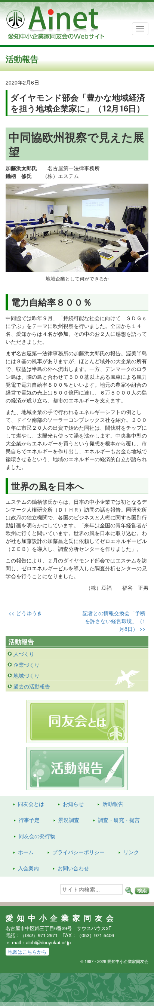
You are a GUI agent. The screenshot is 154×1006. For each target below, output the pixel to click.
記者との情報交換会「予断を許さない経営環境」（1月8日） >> (114, 620)
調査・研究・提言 (119, 819)
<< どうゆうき (25, 613)
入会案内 (28, 868)
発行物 (37, 836)
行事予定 (29, 819)
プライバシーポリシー (78, 852)
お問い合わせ (73, 868)
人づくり (23, 653)
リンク (131, 852)
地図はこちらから (27, 951)
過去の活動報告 (31, 686)
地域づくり (26, 675)
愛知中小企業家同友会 (61, 918)
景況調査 (68, 819)
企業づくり (26, 664)
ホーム (26, 852)
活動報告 (112, 803)
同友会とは (31, 803)
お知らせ (73, 803)
